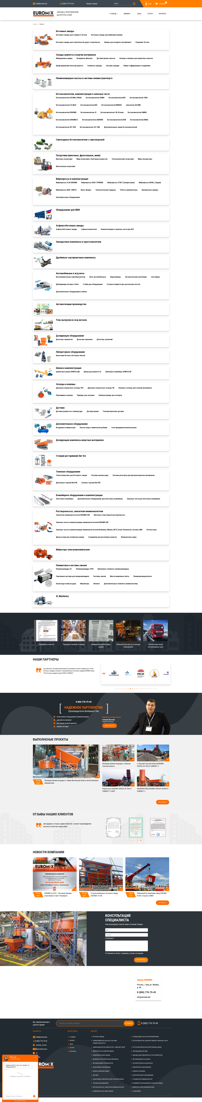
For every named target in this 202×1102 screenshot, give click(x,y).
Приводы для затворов (85, 395)
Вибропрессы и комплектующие (72, 178)
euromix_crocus (41, 1045)
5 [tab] (124, 689)
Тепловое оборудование (68, 471)
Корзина (162, 4)
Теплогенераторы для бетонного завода (71, 475)
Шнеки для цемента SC (92, 372)
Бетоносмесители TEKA (139, 98)
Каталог (127, 14)
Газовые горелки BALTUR (90, 483)
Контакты (162, 14)
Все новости (162, 903)
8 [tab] (130, 689)
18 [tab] (151, 689)
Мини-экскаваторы (145, 159)
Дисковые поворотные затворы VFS (69, 388)
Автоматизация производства (71, 304)
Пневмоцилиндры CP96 (84, 569)
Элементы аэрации (94, 66)
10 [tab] (135, 689)
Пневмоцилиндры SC (64, 569)
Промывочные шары (129, 537)
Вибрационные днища (64, 58)
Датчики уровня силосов (106, 58)
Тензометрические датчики (113, 411)
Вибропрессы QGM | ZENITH (66, 190)
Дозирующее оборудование (70, 335)
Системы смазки (99, 576)
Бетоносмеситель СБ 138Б (90, 127)
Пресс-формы (86, 190)
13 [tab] (141, 689)
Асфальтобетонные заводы (70, 225)
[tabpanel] (109, 673)
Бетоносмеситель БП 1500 (66, 127)
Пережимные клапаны (64, 395)
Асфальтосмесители (89, 229)
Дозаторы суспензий (104, 339)
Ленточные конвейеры (64, 499)
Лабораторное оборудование (70, 352)
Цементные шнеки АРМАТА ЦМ (68, 372)
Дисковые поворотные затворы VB (101, 388)
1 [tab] (116, 689)
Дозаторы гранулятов (64, 339)
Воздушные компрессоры (66, 428)
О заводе (113, 14)
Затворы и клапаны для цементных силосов (136, 58)
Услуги (150, 14)
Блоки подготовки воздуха (66, 584)
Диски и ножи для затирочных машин (70, 537)
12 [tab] (139, 689)
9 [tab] (133, 689)
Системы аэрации (112, 66)
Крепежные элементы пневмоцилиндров (113, 569)
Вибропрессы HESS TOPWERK (92, 183)
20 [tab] (156, 689)
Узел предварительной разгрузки (123, 428)
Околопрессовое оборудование (68, 197)
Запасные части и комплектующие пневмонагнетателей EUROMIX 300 (82, 522)
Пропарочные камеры (150, 190)
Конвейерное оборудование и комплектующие (79, 495)
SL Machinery (62, 596)
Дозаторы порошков (84, 339)
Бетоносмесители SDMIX (95, 98)
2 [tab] (118, 689)
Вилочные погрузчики (64, 159)
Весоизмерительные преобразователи (70, 277)
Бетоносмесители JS (88, 112)
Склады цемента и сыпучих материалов (76, 54)
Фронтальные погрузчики (65, 166)
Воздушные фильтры (84, 58)
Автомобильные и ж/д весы (70, 273)
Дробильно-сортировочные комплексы (76, 257)
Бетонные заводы (65, 31)
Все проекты (163, 802)
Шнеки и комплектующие (68, 368)
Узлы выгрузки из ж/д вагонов (71, 320)
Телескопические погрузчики (123, 159)
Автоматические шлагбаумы (136, 277)
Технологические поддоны (105, 190)
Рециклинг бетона (142, 42)
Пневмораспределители (142, 576)
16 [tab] (147, 689)
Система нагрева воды (99, 475)
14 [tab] (143, 689)
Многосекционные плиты (119, 576)
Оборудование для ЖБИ (68, 209)
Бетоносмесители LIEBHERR (92, 120)
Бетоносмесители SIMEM (137, 112)
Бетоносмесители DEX (88, 105)
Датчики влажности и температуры (69, 411)
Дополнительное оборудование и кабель (71, 292)
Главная (35, 24)
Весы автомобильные (97, 277)
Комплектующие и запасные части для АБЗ (117, 229)
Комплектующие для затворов (110, 395)
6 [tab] (126, 689)
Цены (139, 14)
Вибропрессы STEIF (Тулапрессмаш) (121, 183)
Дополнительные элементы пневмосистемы (121, 584)
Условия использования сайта (160, 1098)
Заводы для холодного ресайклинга (117, 42)
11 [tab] (137, 689)
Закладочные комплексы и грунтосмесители (78, 241)
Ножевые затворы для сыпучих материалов (135, 388)
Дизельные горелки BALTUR (66, 483)
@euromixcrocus (41, 1049)
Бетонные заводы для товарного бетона (71, 35)
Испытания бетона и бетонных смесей (70, 355)
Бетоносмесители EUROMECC (67, 120)
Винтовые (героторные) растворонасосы (109, 515)
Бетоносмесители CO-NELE (66, 105)
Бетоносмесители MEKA (139, 120)
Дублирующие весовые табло (67, 284)
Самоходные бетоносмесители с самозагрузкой (80, 139)
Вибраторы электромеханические (73, 549)
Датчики (60, 407)
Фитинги (96, 584)
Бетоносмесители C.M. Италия (112, 112)
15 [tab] (145, 689)
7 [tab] (128, 689)
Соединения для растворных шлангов (102, 537)
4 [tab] (122, 689)
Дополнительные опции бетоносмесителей (120, 127)
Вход (150, 4)
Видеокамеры (115, 277)
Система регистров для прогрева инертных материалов (134, 475)
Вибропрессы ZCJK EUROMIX (66, 183)
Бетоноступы (152, 530)
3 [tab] (120, 689)
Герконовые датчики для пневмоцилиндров (72, 576)
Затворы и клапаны (65, 384)
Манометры (84, 584)
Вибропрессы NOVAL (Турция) (150, 183)
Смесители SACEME (133, 105)
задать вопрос (109, 725)
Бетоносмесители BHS (117, 98)
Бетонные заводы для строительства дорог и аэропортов (78, 42)
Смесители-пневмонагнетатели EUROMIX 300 (73, 515)
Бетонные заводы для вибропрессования (106, 35)
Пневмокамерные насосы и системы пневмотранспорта (84, 78)
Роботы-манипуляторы (129, 190)
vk (36, 1053)
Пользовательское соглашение (139, 1098)
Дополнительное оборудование (72, 423)
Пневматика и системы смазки (71, 565)
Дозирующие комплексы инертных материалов (80, 440)
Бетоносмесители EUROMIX (66, 112)
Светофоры (155, 277)
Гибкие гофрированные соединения (136, 66)
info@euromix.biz (41, 4)
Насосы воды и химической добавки (93, 428)
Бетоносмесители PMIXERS (111, 105)
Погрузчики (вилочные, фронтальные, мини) (78, 155)
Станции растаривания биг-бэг (71, 455)
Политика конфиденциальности (118, 1098)
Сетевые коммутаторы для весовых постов (123, 284)
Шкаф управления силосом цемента (69, 66)
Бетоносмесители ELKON (116, 120)
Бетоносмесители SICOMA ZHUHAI (69, 98)
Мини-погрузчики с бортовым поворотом (91, 159)
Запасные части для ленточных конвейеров (143, 499)
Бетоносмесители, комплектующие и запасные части (83, 94)
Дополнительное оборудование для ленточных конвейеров (100, 499)
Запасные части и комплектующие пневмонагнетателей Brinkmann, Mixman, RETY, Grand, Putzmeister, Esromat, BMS (99, 530)
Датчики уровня (93, 411)
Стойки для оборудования (93, 284)
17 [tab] (149, 689)
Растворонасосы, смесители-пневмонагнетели (79, 511)
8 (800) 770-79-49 (68, 4)
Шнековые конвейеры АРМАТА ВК (118, 372)
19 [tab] (154, 689)
